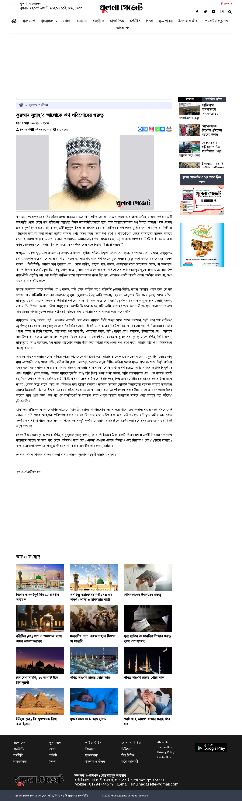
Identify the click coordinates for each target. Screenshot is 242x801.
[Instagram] (151, 129)
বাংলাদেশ (28, 21)
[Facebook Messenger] (162, 129)
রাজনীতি (98, 21)
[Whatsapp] (157, 129)
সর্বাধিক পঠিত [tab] (214, 99)
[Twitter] (145, 129)
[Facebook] (140, 129)
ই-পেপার (227, 4)
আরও (120, 27)
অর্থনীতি (135, 21)
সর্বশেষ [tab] (190, 99)
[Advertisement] (121, 68)
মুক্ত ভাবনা (166, 21)
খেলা (66, 21)
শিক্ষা (149, 21)
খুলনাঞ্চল (47, 21)
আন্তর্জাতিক (116, 21)
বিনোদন (81, 21)
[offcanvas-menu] (13, 5)
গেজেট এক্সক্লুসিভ (216, 21)
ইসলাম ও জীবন (188, 21)
